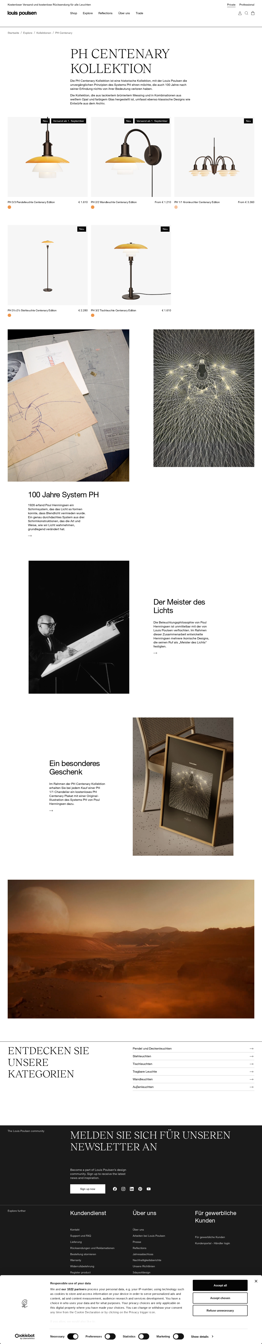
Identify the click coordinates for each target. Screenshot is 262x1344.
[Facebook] (115, 1189)
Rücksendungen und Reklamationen (92, 1248)
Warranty (75, 1260)
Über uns (138, 1229)
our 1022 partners (74, 1289)
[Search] (246, 17)
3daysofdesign (141, 1272)
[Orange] (9, 207)
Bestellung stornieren (83, 1254)
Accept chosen (220, 1297)
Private (231, 4)
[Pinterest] (140, 1189)
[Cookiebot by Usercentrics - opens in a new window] (25, 1336)
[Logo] (22, 13)
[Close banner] (256, 1281)
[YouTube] (149, 1189)
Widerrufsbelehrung (82, 1266)
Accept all (220, 1285)
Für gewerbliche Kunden (210, 1237)
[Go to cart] (252, 17)
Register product (80, 1272)
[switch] (110, 1336)
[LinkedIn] (132, 1189)
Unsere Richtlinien (144, 1266)
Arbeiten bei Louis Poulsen (149, 1235)
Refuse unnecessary (220, 1310)
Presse (137, 1241)
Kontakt (74, 1229)
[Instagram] (123, 1189)
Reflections (139, 1248)
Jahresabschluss (143, 1254)
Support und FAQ (80, 1235)
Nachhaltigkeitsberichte (147, 1260)
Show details (199, 1336)
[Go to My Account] (240, 17)
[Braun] (9, 315)
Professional (246, 4)
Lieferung (76, 1241)
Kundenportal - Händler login (212, 1243)
